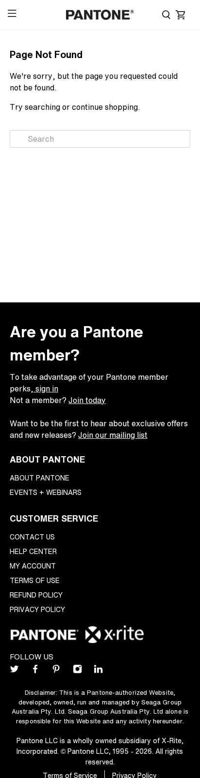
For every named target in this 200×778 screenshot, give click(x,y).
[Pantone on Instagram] (77, 671)
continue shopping (105, 107)
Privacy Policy (37, 609)
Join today (87, 400)
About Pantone (39, 478)
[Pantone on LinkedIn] (98, 671)
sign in (45, 388)
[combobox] (100, 139)
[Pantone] (100, 15)
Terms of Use (35, 580)
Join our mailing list (113, 435)
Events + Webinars (46, 492)
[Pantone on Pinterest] (56, 671)
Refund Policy (36, 595)
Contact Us (32, 537)
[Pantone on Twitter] (14, 671)
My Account (33, 566)
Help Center (33, 551)
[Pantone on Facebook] (35, 671)
